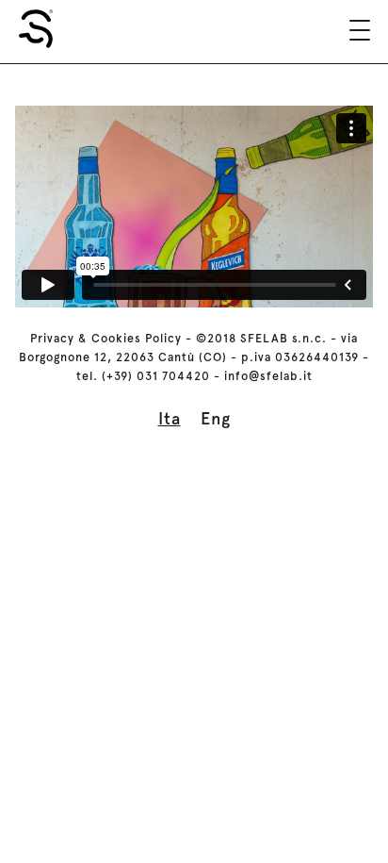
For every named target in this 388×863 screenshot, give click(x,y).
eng (216, 418)
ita (169, 418)
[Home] (36, 28)
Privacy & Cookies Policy (106, 338)
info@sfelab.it (268, 376)
